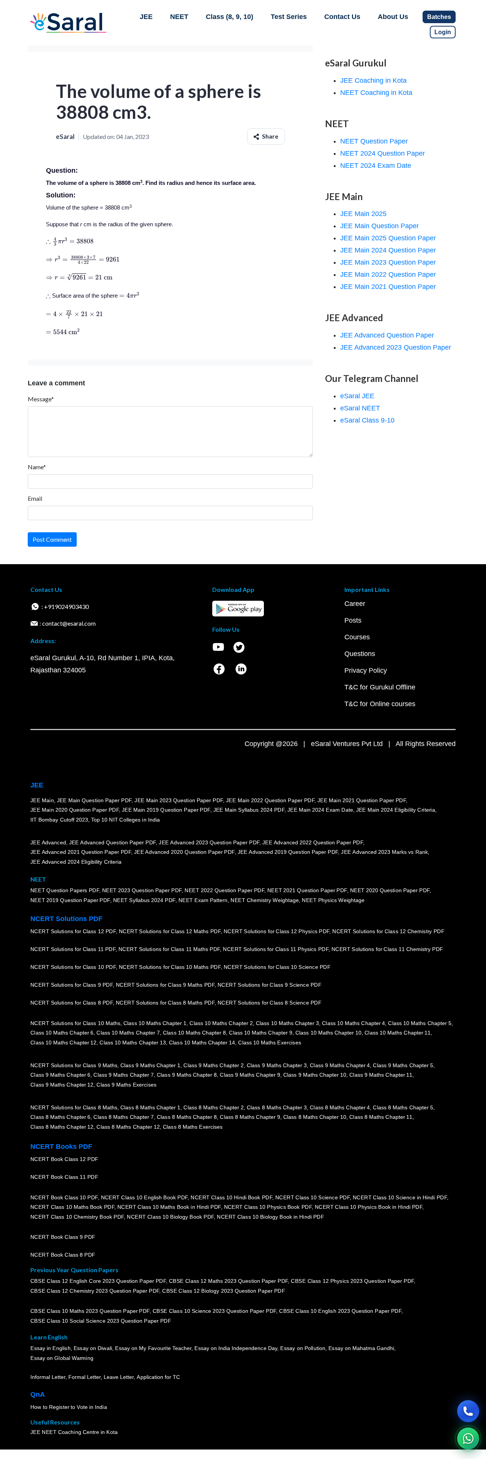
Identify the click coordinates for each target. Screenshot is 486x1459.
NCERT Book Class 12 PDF (64, 1159)
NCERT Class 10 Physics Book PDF (268, 1207)
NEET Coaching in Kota (376, 92)
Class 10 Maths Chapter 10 (328, 1033)
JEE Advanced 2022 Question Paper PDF (312, 842)
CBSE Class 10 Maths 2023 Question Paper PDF (90, 1311)
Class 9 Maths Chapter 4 (340, 1065)
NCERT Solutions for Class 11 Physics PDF (275, 949)
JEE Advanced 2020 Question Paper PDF (184, 852)
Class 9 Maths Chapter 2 (213, 1065)
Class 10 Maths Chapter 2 (220, 1023)
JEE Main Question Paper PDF (94, 800)
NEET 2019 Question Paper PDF (70, 900)
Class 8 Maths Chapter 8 (187, 1117)
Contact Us (342, 17)
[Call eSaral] (468, 1411)
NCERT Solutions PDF (66, 919)
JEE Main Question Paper (379, 226)
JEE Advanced (48, 842)
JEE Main (42, 800)
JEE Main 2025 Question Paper (388, 238)
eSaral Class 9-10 (367, 420)
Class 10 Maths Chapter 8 (194, 1033)
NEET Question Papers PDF (64, 890)
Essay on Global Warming (61, 1358)
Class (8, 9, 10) (229, 17)
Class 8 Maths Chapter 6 (60, 1117)
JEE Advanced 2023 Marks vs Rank (384, 852)
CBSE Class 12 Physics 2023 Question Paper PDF (352, 1281)
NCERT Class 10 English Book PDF (144, 1197)
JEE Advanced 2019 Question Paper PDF (288, 852)
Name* (37, 466)
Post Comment (52, 539)
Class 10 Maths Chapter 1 (154, 1023)
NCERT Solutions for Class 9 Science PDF (270, 985)
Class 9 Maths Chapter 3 (277, 1065)
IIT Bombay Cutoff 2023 (59, 820)
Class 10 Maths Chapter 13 (132, 1042)
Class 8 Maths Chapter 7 (123, 1117)
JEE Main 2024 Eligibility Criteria (395, 810)
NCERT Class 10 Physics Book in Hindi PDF (368, 1207)
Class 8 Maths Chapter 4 (340, 1107)
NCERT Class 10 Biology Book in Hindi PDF (270, 1217)
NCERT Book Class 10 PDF (64, 1197)
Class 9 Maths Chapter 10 (314, 1075)
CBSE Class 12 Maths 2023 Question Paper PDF (228, 1281)
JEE (146, 17)
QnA (37, 1394)
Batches (439, 17)
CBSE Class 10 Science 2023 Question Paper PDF (214, 1311)
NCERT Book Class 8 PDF (62, 1255)
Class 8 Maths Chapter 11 (380, 1117)
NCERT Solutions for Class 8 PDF (71, 1003)
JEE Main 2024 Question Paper (388, 250)
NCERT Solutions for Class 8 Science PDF (270, 1003)
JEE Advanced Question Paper (387, 335)
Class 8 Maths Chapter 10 (314, 1117)
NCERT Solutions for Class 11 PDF (72, 949)
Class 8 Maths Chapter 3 (277, 1107)
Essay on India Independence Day (235, 1348)
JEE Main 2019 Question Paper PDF (166, 810)
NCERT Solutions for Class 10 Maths (75, 1023)
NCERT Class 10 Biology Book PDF (170, 1217)
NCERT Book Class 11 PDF (64, 1177)
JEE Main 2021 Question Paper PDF (361, 800)
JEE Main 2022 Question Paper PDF (270, 800)
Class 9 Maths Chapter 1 (150, 1065)
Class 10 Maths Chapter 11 (397, 1033)
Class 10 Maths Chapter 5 (419, 1023)
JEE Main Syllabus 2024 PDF (248, 810)
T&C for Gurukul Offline (379, 687)
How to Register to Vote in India (68, 1407)
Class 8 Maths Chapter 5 (403, 1107)
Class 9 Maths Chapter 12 (61, 1085)
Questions (359, 654)
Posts (352, 620)
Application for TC (158, 1377)
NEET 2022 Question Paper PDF (224, 890)
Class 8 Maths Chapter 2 (213, 1107)
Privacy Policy (365, 670)
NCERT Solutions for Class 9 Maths (73, 1065)
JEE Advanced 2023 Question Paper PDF (209, 842)
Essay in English (50, 1348)
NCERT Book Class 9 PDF (62, 1237)
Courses (357, 637)
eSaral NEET (360, 408)
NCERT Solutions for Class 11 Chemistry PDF (387, 949)
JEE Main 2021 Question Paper (388, 286)
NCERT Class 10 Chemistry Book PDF (77, 1217)
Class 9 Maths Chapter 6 (60, 1075)
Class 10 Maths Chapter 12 (63, 1042)
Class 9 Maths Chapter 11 (380, 1075)
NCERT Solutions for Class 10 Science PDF (277, 967)
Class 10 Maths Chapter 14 (202, 1042)
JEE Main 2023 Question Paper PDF (178, 800)
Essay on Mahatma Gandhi (361, 1348)
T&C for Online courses (379, 704)
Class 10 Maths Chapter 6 (61, 1033)
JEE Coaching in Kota (373, 80)
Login (442, 32)
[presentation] (69, 241)
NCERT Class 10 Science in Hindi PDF (400, 1197)
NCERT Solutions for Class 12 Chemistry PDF (388, 931)
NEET (179, 17)
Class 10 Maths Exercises (269, 1042)
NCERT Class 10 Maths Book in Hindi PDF (169, 1207)
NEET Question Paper (374, 141)
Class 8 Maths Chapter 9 (250, 1117)
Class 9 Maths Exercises (126, 1085)
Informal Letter (47, 1377)
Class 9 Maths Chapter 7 (123, 1075)
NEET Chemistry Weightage (264, 900)
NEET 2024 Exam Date (375, 165)
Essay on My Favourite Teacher (153, 1348)
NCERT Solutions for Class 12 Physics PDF (276, 931)
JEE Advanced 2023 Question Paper (395, 347)
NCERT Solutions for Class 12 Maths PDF (170, 931)
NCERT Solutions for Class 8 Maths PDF (165, 1003)
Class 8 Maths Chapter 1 (150, 1107)
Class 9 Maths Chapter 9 (250, 1075)
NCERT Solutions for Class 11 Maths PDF (169, 949)
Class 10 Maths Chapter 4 (353, 1023)
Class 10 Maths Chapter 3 (287, 1023)
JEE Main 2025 (363, 214)
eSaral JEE (357, 396)
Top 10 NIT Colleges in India (125, 820)
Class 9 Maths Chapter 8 (187, 1075)
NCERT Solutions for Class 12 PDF (73, 931)
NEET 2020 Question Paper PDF (390, 890)
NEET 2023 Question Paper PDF (142, 890)
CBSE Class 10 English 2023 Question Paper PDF (340, 1311)
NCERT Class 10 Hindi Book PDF (231, 1197)
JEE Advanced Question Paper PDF (112, 842)
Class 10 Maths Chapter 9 (260, 1033)
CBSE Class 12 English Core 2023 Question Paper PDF (98, 1281)
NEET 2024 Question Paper (382, 153)
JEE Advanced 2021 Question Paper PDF (80, 852)
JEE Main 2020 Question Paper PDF (74, 810)
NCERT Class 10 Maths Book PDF (72, 1207)
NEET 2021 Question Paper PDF (307, 890)
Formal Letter (84, 1377)
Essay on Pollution (302, 1348)
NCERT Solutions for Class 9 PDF (71, 985)
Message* (41, 398)
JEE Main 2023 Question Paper (388, 262)
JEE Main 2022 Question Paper (388, 274)
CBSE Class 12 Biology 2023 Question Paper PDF (223, 1291)
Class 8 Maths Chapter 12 (61, 1127)
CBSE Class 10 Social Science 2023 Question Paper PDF (100, 1321)
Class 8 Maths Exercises (193, 1127)
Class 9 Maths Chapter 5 (403, 1065)
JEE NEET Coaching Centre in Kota (74, 1432)
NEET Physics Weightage (333, 900)
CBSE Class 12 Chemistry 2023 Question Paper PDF (94, 1291)
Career (354, 603)
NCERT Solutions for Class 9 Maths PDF (165, 985)
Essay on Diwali (93, 1348)
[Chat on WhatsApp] (468, 1438)
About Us (393, 17)
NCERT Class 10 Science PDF (312, 1197)
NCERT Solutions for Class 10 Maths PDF (170, 967)
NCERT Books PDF (61, 1146)
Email (35, 498)
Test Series (289, 17)
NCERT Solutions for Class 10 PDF (73, 967)
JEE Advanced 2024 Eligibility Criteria (76, 862)
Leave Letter (119, 1377)
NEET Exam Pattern (203, 900)
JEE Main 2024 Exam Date (320, 810)
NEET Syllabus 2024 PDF (144, 900)
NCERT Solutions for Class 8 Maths (73, 1107)
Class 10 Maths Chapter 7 (127, 1033)
